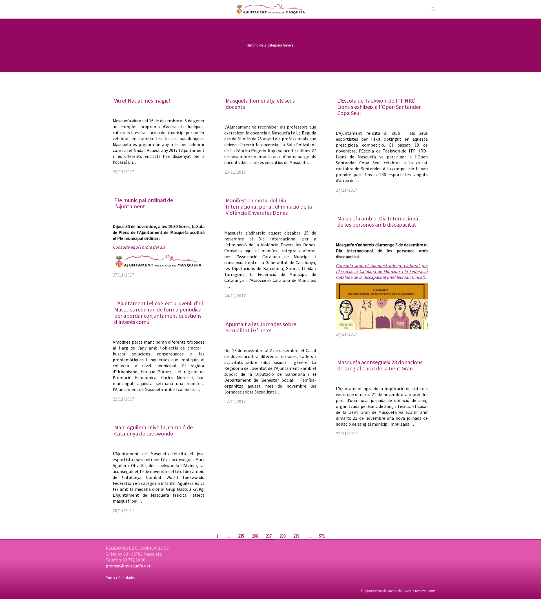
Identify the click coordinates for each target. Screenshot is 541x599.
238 (282, 536)
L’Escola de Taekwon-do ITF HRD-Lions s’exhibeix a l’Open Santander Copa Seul (379, 106)
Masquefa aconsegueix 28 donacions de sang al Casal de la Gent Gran (379, 365)
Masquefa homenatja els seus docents (260, 103)
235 (241, 536)
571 (322, 536)
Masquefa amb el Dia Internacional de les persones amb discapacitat (378, 221)
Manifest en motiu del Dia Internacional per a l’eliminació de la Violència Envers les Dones (269, 206)
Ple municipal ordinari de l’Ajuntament (143, 203)
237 (269, 536)
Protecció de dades (120, 577)
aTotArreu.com (424, 591)
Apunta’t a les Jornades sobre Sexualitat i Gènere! (261, 327)
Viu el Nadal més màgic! (142, 100)
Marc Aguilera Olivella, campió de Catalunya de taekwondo (153, 430)
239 (296, 536)
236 (255, 536)
